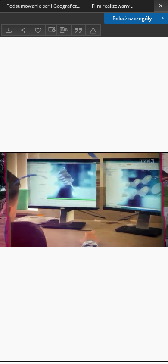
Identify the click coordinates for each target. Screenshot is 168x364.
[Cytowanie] (78, 30)
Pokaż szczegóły (132, 18)
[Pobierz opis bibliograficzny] (63, 30)
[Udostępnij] (23, 30)
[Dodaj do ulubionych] (38, 30)
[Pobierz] (8, 30)
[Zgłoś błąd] (93, 30)
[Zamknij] (161, 6)
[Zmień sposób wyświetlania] (51, 30)
